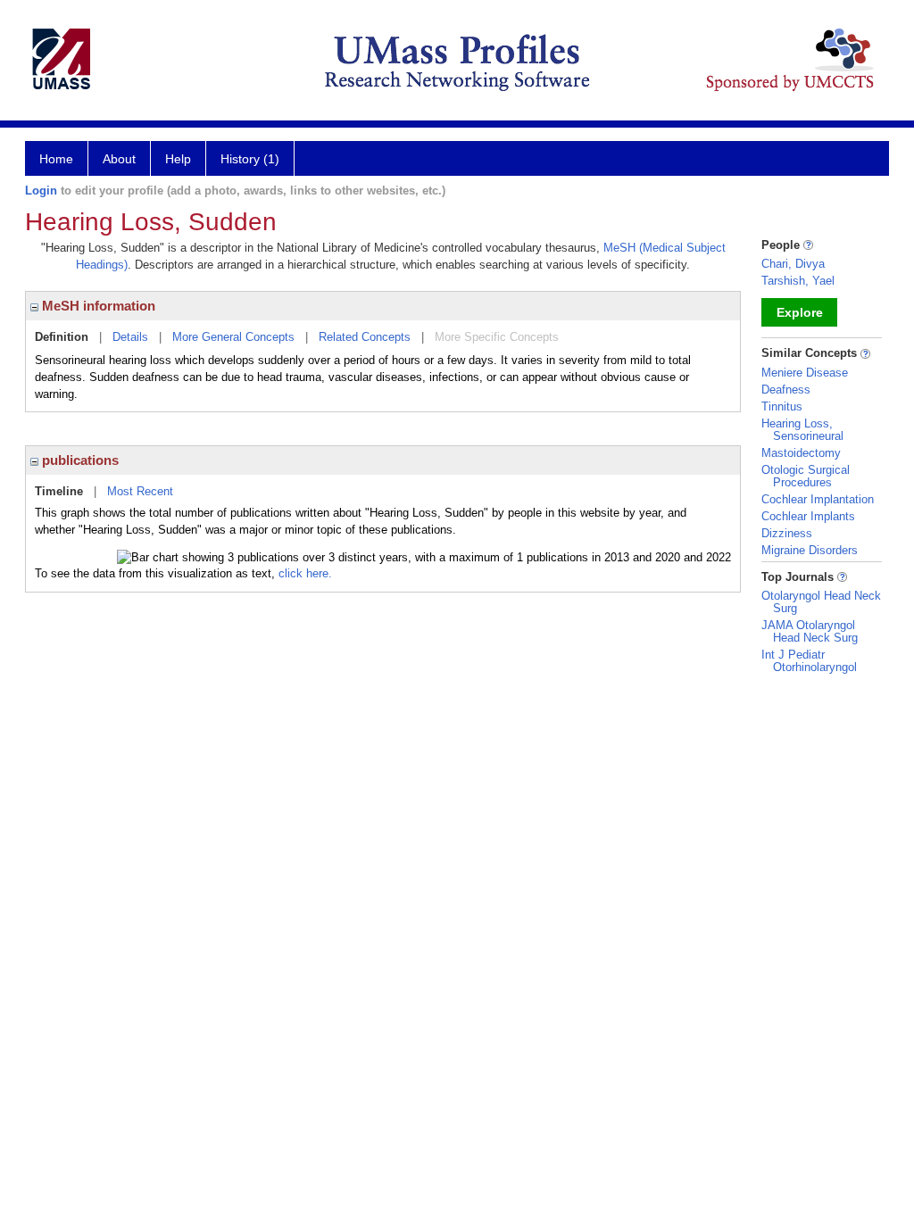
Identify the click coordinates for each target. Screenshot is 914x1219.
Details (130, 337)
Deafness (785, 389)
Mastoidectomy (801, 453)
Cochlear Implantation (817, 499)
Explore (800, 312)
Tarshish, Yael (798, 280)
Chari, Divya (793, 263)
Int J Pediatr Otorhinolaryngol (809, 661)
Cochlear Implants (808, 516)
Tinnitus (781, 406)
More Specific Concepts (497, 337)
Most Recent (140, 491)
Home (56, 159)
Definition (61, 337)
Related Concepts (365, 337)
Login (41, 190)
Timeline (59, 491)
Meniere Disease (804, 372)
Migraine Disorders (809, 550)
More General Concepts (233, 337)
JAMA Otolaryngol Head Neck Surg (809, 631)
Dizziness (786, 533)
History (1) (249, 159)
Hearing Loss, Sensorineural (802, 430)
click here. (305, 573)
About (119, 159)
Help (178, 159)
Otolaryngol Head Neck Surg (821, 602)
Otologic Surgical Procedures (805, 476)
